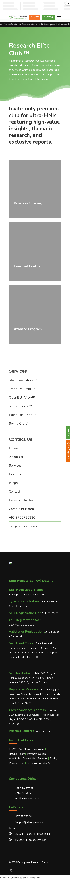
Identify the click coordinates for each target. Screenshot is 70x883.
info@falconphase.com (25, 526)
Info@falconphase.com (27, 798)
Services (15, 465)
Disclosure (39, 749)
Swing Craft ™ (19, 423)
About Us (16, 457)
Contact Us (29, 758)
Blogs (13, 483)
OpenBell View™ (22, 397)
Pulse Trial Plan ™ (22, 415)
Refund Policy (17, 754)
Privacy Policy (17, 763)
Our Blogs (24, 749)
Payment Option (36, 754)
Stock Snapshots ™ (23, 380)
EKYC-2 (48, 17)
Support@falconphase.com (30, 822)
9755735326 (23, 816)
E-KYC (35, 17)
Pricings (15, 474)
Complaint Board (21, 509)
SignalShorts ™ (20, 406)
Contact (14, 491)
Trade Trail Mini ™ (22, 389)
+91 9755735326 (22, 517)
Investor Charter (21, 500)
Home (13, 448)
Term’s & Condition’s (38, 763)
